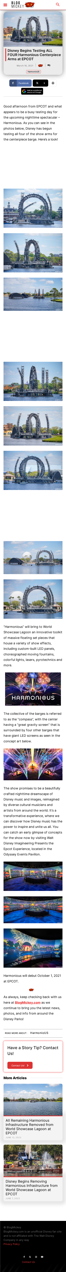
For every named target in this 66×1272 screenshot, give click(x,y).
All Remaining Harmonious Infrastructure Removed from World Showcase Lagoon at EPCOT (29, 1126)
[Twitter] (30, 1257)
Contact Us (28, 1261)
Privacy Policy (12, 1243)
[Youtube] (42, 1257)
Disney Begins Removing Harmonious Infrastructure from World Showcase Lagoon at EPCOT (32, 1187)
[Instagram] (36, 1257)
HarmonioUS (33, 71)
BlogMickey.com (27, 1002)
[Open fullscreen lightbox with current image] (33, 208)
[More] (53, 83)
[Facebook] (24, 1257)
